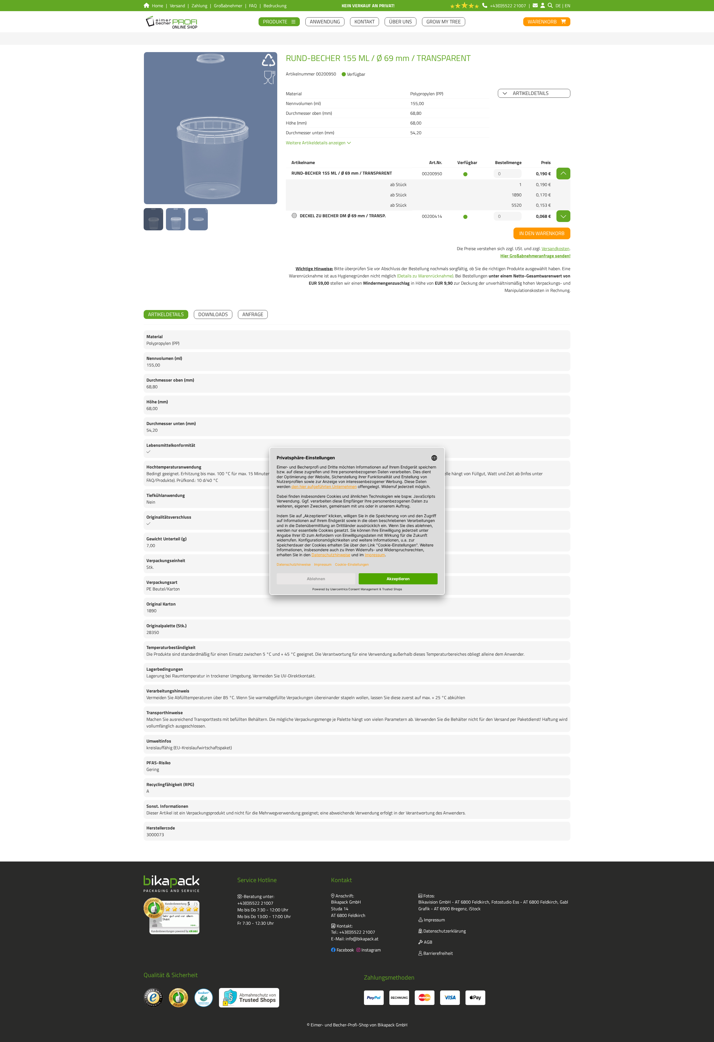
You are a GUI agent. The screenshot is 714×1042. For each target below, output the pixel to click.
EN (567, 5)
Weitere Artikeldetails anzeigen (316, 142)
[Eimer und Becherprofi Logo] (172, 22)
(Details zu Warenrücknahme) (425, 275)
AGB (427, 942)
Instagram (370, 949)
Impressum (434, 919)
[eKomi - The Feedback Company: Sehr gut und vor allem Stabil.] (171, 916)
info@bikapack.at (362, 938)
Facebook (345, 949)
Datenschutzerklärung (444, 931)
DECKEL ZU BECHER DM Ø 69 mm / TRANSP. (343, 215)
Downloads (213, 314)
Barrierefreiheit (437, 953)
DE (558, 5)
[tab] (166, 314)
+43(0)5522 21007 (255, 903)
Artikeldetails (531, 93)
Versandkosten (556, 248)
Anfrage (252, 314)
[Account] (543, 5)
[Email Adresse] (535, 5)
